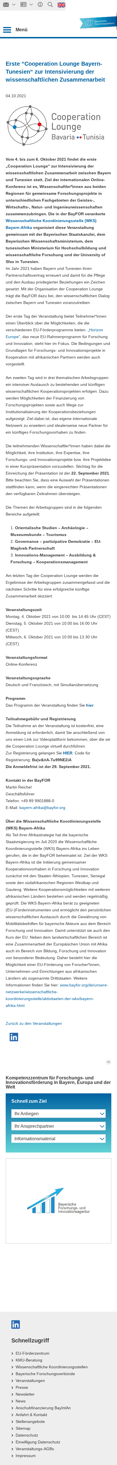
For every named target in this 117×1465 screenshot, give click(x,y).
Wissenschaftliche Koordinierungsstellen (52, 1367)
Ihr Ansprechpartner (34, 1126)
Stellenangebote (30, 1421)
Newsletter (25, 1394)
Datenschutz (27, 1435)
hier (89, 705)
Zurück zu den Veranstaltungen (34, 1023)
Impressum (26, 1455)
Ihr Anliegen (26, 1113)
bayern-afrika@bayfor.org (42, 807)
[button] (15, 1037)
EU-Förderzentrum (32, 1353)
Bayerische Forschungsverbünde (45, 1373)
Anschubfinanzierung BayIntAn (43, 1408)
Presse (22, 1387)
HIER (67, 753)
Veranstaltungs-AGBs (35, 1449)
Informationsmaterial (34, 1138)
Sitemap (23, 1428)
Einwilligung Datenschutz (38, 1442)
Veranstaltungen (30, 1380)
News (21, 1401)
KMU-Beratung (29, 1360)
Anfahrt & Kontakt (31, 1414)
